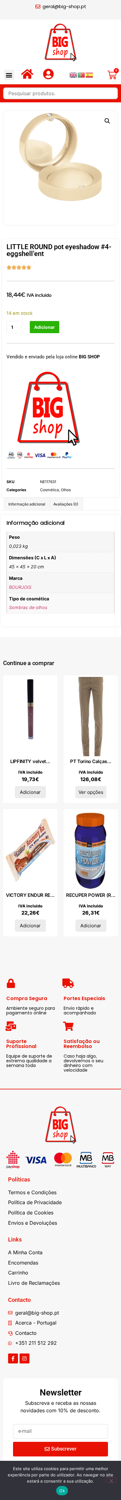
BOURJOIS (20, 587)
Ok (62, 1490)
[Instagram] (24, 1358)
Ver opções (90, 792)
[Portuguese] (82, 75)
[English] (73, 75)
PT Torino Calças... (90, 761)
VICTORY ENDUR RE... (30, 895)
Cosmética (49, 489)
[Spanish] (90, 75)
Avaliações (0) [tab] (65, 504)
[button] (9, 75)
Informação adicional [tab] (26, 504)
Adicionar (44, 327)
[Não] (111, 1480)
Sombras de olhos (28, 607)
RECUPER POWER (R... (90, 895)
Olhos (66, 489)
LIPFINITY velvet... (30, 761)
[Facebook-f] (13, 1358)
